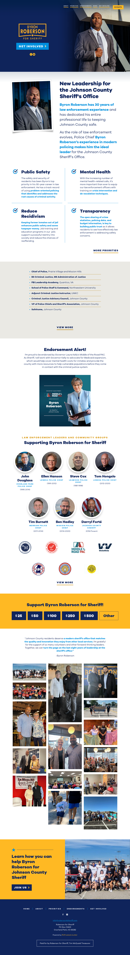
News (95, 6)
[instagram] (34, 54)
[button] (65, 400)
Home (26, 909)
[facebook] (31, 54)
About (66, 6)
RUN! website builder (69, 935)
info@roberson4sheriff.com (65, 920)
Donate (118, 7)
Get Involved (104, 6)
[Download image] (87, 423)
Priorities (74, 6)
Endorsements (86, 6)
